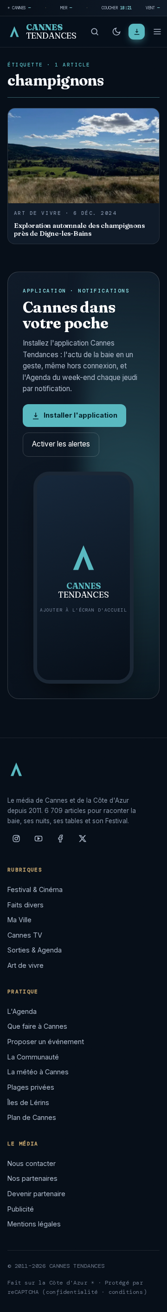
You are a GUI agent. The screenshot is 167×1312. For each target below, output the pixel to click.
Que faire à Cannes (37, 1026)
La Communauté (33, 1057)
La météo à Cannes (38, 1072)
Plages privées (30, 1087)
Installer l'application (80, 415)
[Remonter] (148, 1300)
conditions (126, 1292)
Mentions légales (34, 1224)
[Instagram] (16, 842)
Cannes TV (24, 935)
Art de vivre (25, 965)
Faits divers (25, 905)
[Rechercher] (94, 31)
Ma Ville (19, 920)
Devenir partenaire (36, 1194)
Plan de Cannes (31, 1117)
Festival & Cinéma (35, 889)
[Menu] (157, 31)
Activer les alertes (61, 444)
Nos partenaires (32, 1178)
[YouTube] (38, 842)
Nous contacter (31, 1163)
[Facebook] (60, 842)
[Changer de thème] (116, 31)
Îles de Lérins (28, 1102)
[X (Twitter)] (82, 842)
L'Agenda (22, 1011)
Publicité (20, 1209)
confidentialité (72, 1292)
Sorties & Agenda (34, 950)
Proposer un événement (45, 1042)
